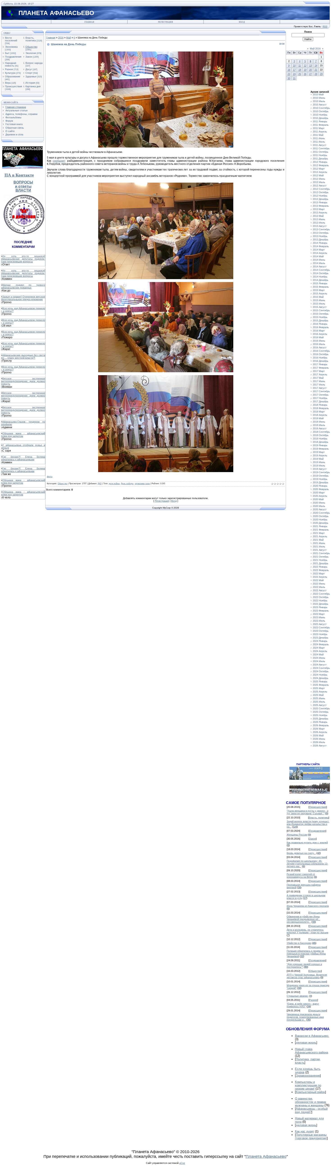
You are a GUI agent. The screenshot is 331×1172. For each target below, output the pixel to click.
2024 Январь (320, 641)
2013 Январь (320, 202)
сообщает (59, 160)
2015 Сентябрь (321, 310)
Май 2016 (315, 48)
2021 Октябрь (321, 556)
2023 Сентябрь (321, 627)
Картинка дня (33, 86)
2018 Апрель (320, 415)
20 (310, 69)
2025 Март (319, 688)
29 (321, 74)
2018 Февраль (321, 408)
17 (294, 69)
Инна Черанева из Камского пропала (308, 906)
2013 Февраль (321, 205)
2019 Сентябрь (321, 472)
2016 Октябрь (321, 354)
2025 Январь (320, 681)
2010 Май (318, 94)
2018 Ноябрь (320, 438)
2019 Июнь (319, 462)
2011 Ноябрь (320, 155)
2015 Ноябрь (320, 317)
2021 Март (319, 533)
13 (310, 65)
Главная (89, 22)
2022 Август (319, 590)
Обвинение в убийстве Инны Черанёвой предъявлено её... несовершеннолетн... (303, 919)
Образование (12, 76)
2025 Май (318, 695)
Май (68, 37)
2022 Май (318, 580)
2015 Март (319, 290)
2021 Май (318, 539)
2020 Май (318, 499)
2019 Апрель (320, 455)
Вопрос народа (34, 63)
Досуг (28, 69)
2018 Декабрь (320, 442)
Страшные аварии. (297, 996)
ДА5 (100, 483)
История (30, 82)
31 (294, 78)
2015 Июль (319, 303)
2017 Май (318, 377)
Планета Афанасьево (266, 1156)
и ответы (23, 186)
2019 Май (318, 458)
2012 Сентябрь (321, 189)
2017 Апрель (320, 374)
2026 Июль (319, 742)
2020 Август (319, 509)
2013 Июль (319, 222)
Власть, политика (30, 39)
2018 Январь (320, 404)
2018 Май (318, 418)
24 (294, 74)
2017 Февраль (321, 367)
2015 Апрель (320, 293)
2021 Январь (320, 526)
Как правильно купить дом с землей (307, 842)
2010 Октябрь (321, 111)
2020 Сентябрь (321, 512)
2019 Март (319, 452)
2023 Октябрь (321, 631)
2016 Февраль (321, 327)
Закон (28, 56)
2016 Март (319, 330)
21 (316, 69)
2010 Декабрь (320, 118)
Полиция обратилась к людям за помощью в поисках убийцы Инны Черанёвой (306, 954)
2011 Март (318, 128)
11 (299, 65)
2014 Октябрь (321, 273)
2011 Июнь (319, 138)
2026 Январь (320, 722)
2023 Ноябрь (320, 634)
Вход (242, 22)
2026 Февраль (321, 725)
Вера (8, 82)
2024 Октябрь (321, 671)
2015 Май (318, 297)
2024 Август (319, 664)
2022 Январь (320, 566)
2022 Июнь (319, 583)
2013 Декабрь (320, 239)
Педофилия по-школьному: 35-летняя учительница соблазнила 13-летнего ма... (307, 864)
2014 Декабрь (320, 280)
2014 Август (319, 266)
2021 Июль (319, 546)
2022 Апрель (320, 577)
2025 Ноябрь (320, 715)
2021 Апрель (320, 536)
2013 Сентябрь (321, 229)
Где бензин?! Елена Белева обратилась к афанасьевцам (23, 458)
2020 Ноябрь (320, 519)
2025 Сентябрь (321, 708)
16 (289, 69)
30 (289, 78)
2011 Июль (319, 141)
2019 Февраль (321, 448)
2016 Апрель (320, 334)
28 (316, 74)
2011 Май (318, 135)
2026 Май (318, 735)
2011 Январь (320, 121)
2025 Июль (319, 701)
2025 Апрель (320, 691)
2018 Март (319, 411)
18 (299, 69)
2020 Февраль (321, 489)
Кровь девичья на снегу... (301, 853)
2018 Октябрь (321, 435)
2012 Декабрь (320, 199)
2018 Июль (319, 425)
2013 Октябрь (321, 232)
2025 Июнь (319, 698)
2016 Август (319, 347)
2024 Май (318, 654)
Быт (7, 53)
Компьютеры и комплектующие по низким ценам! (308, 1085)
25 (299, 74)
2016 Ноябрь (320, 357)
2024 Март (319, 647)
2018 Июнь (319, 421)
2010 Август (319, 104)
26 (305, 74)
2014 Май (318, 256)
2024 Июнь (319, 658)
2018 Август (319, 428)
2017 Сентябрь (321, 391)
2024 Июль (319, 661)
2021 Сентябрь (321, 553)
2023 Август (319, 624)
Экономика (11, 46)
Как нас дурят (304, 1131)
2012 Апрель (320, 172)
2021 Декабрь (320, 563)
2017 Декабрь (320, 401)
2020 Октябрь (321, 516)
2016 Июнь (319, 340)
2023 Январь (320, 607)
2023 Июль (319, 620)
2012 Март (319, 168)
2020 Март (319, 492)
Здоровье (30, 76)
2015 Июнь (319, 300)
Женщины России (297, 834)
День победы (127, 483)
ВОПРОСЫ (23, 182)
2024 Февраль (321, 644)
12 (305, 65)
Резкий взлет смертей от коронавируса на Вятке (301, 875)
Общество (31, 46)
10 (294, 65)
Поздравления (13, 56)
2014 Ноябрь (320, 276)
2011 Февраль (321, 124)
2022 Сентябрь (321, 593)
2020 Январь (320, 485)
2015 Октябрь (321, 313)
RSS (325, 26)
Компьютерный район (310, 1092)
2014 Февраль (321, 246)
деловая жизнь (306, 1042)
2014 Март (319, 249)
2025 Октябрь (321, 711)
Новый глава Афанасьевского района (311, 1050)
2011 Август (319, 145)
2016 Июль (319, 344)
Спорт (28, 73)
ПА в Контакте (19, 175)
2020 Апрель (320, 496)
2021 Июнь (319, 543)
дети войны (114, 483)
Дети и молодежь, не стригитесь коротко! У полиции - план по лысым (307, 931)
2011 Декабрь (320, 158)
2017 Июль (319, 384)
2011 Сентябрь (321, 148)
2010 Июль (319, 101)
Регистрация (165, 22)
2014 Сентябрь (321, 270)
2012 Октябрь (321, 192)
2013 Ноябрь (320, 236)
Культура (10, 73)
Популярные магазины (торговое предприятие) (311, 1136)
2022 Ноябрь (320, 600)
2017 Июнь (319, 381)
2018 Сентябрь (321, 431)
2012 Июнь (319, 178)
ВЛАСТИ (23, 190)
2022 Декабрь (320, 604)
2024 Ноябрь (320, 674)
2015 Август (319, 307)
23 (289, 74)
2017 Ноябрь (320, 398)
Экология (30, 53)
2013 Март (319, 209)
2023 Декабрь (320, 637)
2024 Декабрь (320, 678)
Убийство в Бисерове (299, 943)
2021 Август (319, 550)
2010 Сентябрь (321, 108)
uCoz (182, 1163)
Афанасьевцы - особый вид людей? (311, 1110)
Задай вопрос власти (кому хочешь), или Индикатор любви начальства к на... (308, 824)
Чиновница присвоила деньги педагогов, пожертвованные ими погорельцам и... (305, 1017)
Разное (9, 69)
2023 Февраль (321, 610)
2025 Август (319, 705)
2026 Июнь (319, 738)
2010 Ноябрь (320, 114)
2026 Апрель (320, 732)
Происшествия (13, 86)
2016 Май (318, 337)
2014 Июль (319, 263)
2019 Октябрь (321, 475)
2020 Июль (319, 506)
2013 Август (319, 226)
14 (316, 65)
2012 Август (319, 185)
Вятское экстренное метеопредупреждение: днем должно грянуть (23, 381)
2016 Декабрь (320, 361)
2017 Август (319, 388)
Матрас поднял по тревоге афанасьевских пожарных (23, 286)
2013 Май (318, 216)
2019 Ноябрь (320, 479)
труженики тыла (142, 483)
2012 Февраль (321, 165)
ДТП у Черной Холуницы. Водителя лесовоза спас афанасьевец (307, 976)
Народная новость (10, 64)
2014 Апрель (320, 253)
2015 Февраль (321, 286)
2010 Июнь (319, 97)
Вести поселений (11, 39)
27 (310, 74)
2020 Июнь (319, 502)
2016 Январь (320, 324)
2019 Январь (320, 445)
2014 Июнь (319, 259)
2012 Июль (319, 182)
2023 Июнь (319, 617)
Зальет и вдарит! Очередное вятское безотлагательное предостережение (23, 298)
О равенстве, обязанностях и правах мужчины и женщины (310, 1102)
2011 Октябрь (320, 151)
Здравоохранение (308, 1075)
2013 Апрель (320, 212)
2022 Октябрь (321, 597)
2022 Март (319, 573)
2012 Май (318, 175)
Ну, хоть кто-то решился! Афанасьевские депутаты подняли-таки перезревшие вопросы (23, 259)
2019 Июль (319, 465)
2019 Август (319, 469)
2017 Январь (320, 364)
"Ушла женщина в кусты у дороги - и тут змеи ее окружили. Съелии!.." (307, 812)
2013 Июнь (319, 219)
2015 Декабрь (320, 320)
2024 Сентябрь (321, 668)
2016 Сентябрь (321, 351)
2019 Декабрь (320, 482)
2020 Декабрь (320, 523)
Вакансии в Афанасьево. (312, 1036)
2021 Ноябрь (320, 560)
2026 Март (319, 728)
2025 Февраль (321, 684)
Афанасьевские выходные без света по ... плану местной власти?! (23, 356)
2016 (60, 37)
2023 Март (319, 614)
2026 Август (319, 745)
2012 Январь (320, 162)
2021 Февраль (321, 529)
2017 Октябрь (321, 394)
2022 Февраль (321, 570)
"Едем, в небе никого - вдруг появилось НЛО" (303, 1005)
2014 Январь (320, 243)
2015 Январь (320, 283)
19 (305, 69)
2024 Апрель (320, 651)
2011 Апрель (320, 131)
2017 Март (319, 371)
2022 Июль (319, 587)
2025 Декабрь (320, 718)
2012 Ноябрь (320, 195)
